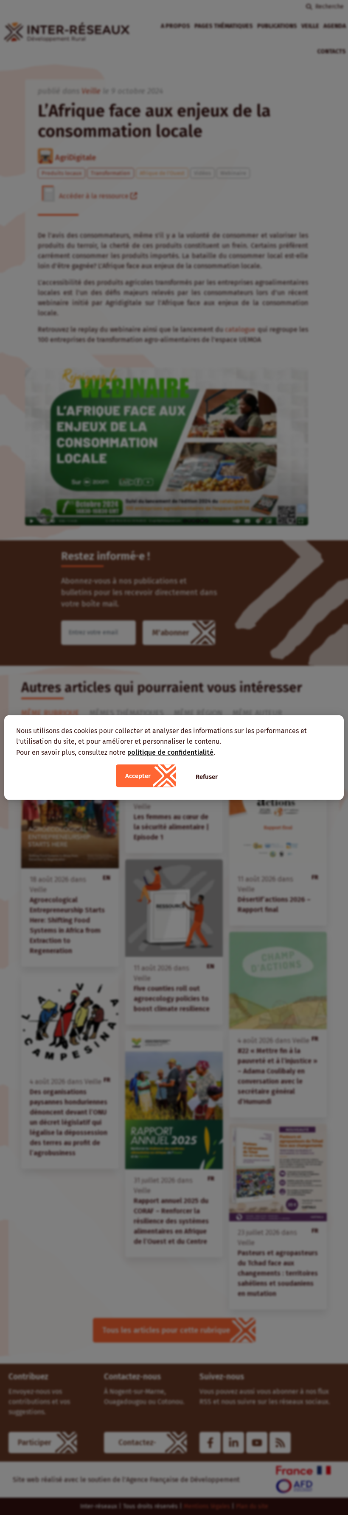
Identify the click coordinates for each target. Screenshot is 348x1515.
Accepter (138, 776)
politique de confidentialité (170, 752)
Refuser (207, 777)
